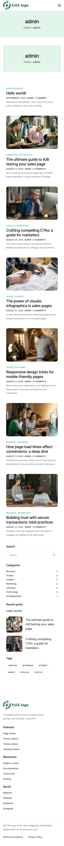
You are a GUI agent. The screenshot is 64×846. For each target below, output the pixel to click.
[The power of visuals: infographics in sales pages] (32, 274)
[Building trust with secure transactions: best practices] (32, 490)
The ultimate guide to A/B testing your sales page (27, 161)
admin (30, 98)
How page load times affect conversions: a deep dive (29, 449)
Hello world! (16, 93)
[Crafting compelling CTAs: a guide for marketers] (32, 203)
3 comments (39, 169)
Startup (38, 672)
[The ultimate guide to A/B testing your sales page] (32, 132)
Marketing (12, 155)
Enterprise (27, 665)
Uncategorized (14, 88)
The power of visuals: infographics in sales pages (29, 303)
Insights (11, 226)
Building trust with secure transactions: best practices (29, 519)
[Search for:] (32, 555)
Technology (26, 155)
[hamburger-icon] (59, 5)
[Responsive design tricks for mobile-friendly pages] (32, 345)
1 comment (41, 98)
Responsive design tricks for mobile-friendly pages (30, 374)
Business (11, 442)
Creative (12, 665)
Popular (24, 672)
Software (20, 367)
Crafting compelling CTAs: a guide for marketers (29, 232)
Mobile (11, 672)
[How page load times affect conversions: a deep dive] (32, 419)
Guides (10, 296)
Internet (43, 665)
